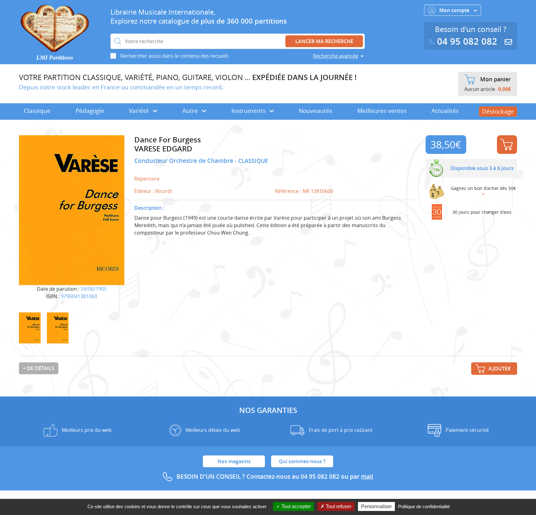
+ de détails (38, 368)
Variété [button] (139, 111)
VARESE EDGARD (163, 148)
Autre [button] (190, 111)
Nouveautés (315, 111)
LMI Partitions (54, 57)
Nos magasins (234, 461)
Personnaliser (376, 506)
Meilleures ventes (382, 111)
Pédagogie (90, 111)
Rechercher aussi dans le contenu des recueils (174, 55)
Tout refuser (337, 506)
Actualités (445, 111)
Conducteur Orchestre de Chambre (184, 161)
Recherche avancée (335, 55)
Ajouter (507, 144)
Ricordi (163, 191)
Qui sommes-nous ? (302, 461)
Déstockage (498, 111)
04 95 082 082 (467, 41)
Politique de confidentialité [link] (424, 506)
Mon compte (455, 10)
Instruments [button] (249, 111)
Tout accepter (295, 506)
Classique (37, 111)
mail (367, 476)
